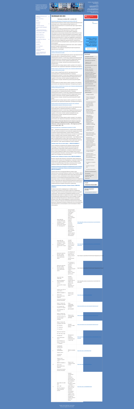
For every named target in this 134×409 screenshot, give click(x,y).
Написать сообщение (91, 48)
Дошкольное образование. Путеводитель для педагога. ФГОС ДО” (64, 21)
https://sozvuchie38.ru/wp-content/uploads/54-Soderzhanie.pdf (87, 306)
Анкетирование (87, 173)
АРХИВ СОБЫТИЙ (88, 92)
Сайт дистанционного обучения (90, 192)
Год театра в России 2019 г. (91, 169)
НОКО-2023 (87, 78)
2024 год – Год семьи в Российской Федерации (89, 69)
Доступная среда (88, 67)
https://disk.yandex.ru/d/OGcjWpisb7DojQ (84, 350)
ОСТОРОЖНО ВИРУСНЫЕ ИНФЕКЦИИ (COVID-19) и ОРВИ (90, 81)
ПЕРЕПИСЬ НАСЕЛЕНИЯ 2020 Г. (91, 171)
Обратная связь (88, 90)
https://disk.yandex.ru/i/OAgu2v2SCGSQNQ (84, 294)
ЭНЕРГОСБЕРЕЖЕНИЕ (89, 83)
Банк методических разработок (90, 58)
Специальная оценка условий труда (90, 86)
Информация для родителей (90, 60)
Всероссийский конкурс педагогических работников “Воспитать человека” (91, 134)
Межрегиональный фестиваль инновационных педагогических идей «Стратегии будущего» (91, 111)
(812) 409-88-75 (95, 3)
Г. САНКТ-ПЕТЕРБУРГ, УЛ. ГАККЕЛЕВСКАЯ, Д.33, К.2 (93, 6)
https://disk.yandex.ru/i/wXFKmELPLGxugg (84, 364)
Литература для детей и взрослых (91, 65)
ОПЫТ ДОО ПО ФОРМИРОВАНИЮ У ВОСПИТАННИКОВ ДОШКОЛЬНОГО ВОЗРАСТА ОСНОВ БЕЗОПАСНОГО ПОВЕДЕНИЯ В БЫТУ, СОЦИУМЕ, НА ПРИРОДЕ (90, 120)
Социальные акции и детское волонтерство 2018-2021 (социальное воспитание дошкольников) (91, 155)
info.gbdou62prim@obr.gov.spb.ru (92, 9)
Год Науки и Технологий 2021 (90, 166)
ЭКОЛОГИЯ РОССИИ (90, 159)
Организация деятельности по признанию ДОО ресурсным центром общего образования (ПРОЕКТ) (91, 104)
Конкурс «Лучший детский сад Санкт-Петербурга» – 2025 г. (90, 98)
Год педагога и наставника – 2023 (90, 163)
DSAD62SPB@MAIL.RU (94, 8)
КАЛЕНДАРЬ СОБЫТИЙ (89, 56)
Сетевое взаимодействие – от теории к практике (90, 150)
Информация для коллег (89, 88)
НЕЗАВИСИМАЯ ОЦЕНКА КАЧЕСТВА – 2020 (89, 176)
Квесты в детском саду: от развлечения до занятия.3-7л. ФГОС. (64, 127)
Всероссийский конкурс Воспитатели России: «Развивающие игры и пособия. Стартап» (90, 128)
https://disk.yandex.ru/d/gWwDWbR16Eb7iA (84, 386)
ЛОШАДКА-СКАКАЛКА (90, 94)
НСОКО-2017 (87, 178)
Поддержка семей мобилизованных (88, 63)
